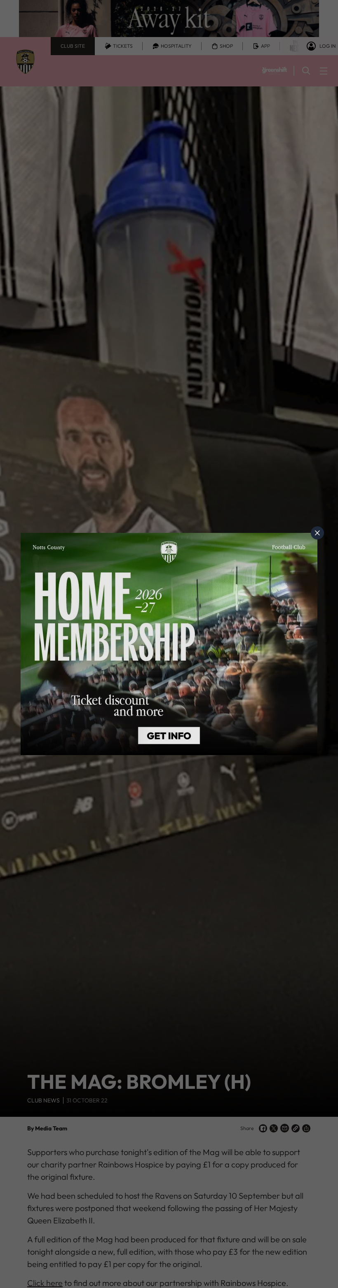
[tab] (317, 533)
